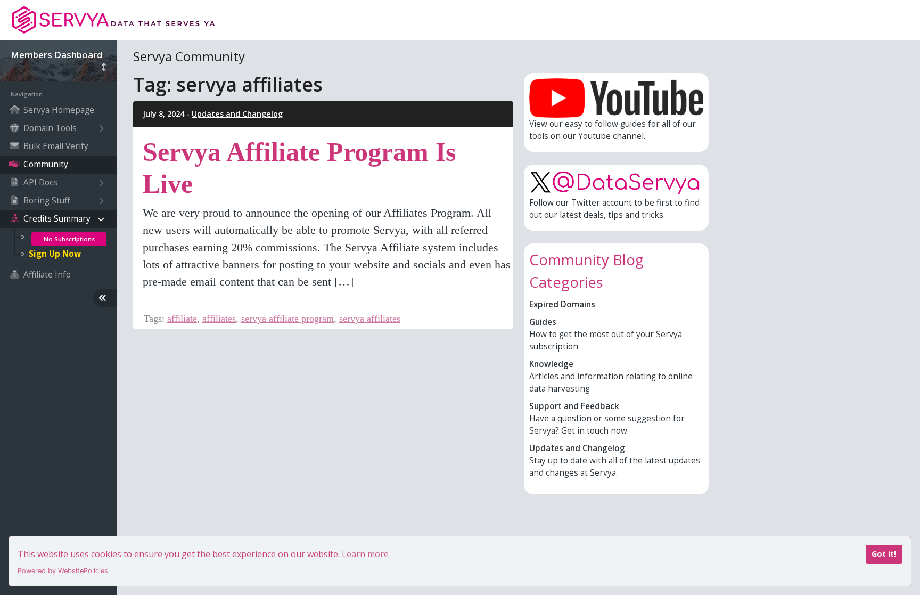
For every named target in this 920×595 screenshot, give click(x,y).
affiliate (182, 318)
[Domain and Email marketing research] (117, 20)
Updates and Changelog (237, 114)
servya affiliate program (287, 318)
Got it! (884, 554)
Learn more (365, 554)
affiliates (219, 318)
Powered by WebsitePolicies (63, 571)
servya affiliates (369, 318)
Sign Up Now (55, 253)
